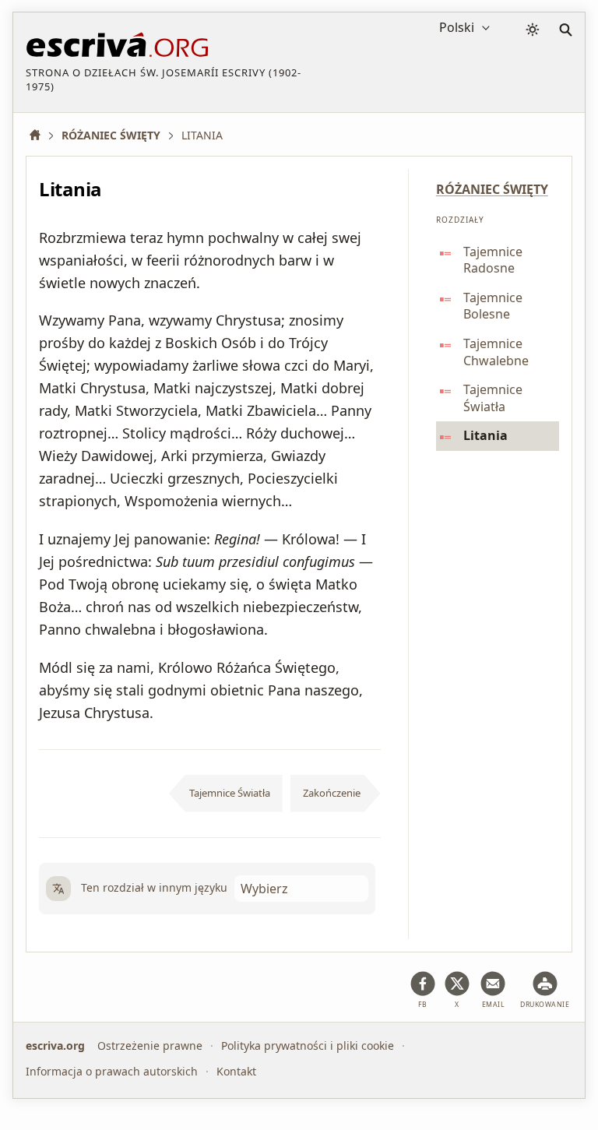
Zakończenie (332, 793)
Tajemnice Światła (229, 793)
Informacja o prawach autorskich (112, 1070)
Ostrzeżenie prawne (149, 1045)
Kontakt (236, 1070)
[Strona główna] (40, 135)
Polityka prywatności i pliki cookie (307, 1045)
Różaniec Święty (492, 189)
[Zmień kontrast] (532, 30)
